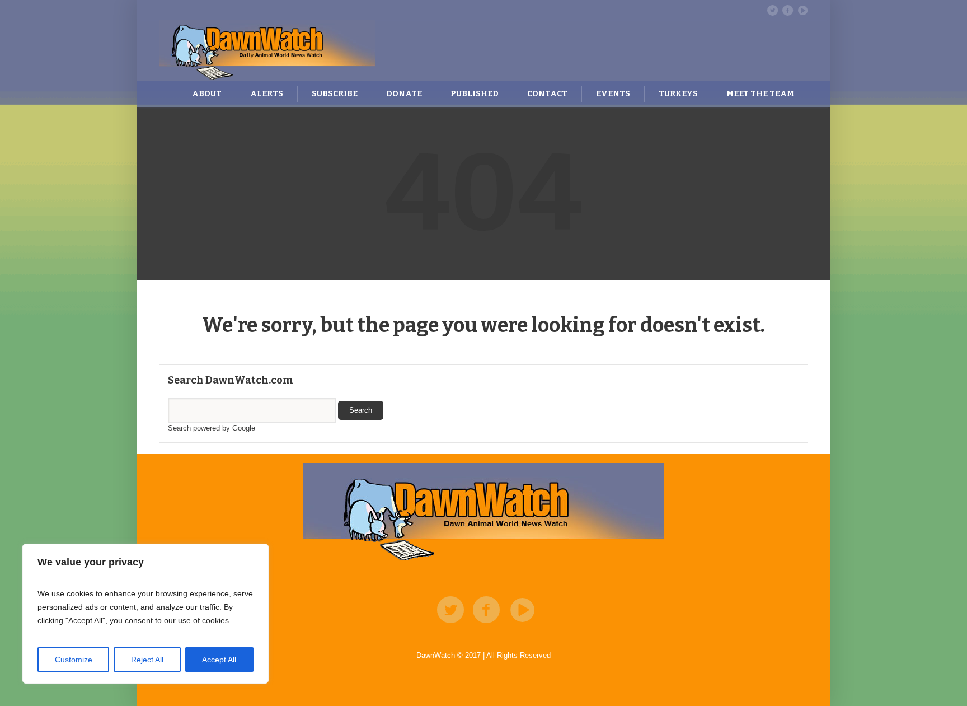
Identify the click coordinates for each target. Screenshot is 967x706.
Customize (73, 659)
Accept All (219, 659)
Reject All (147, 659)
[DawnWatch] (483, 513)
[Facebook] (787, 10)
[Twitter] (772, 10)
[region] (145, 614)
